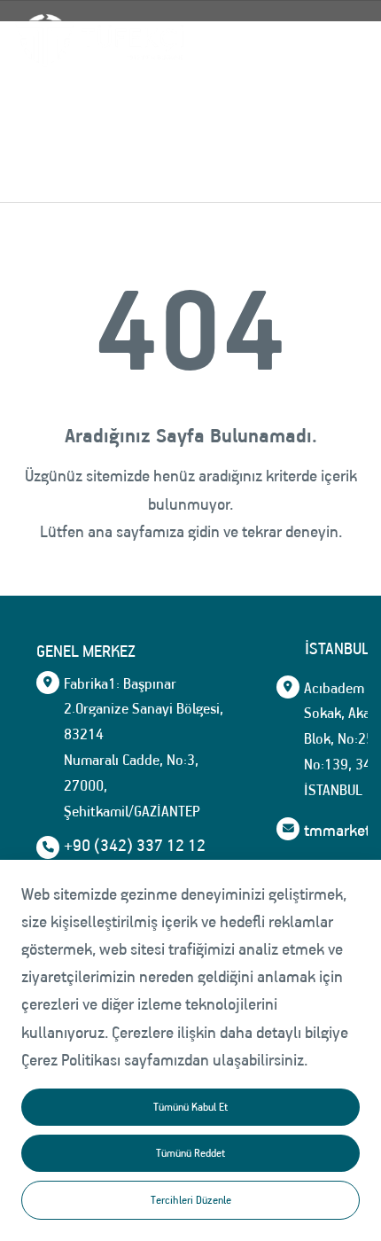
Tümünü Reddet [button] (190, 1152)
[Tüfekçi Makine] (98, 41)
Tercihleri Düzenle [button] (191, 1199)
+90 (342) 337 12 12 (135, 845)
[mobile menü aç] (338, 39)
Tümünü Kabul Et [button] (190, 1106)
